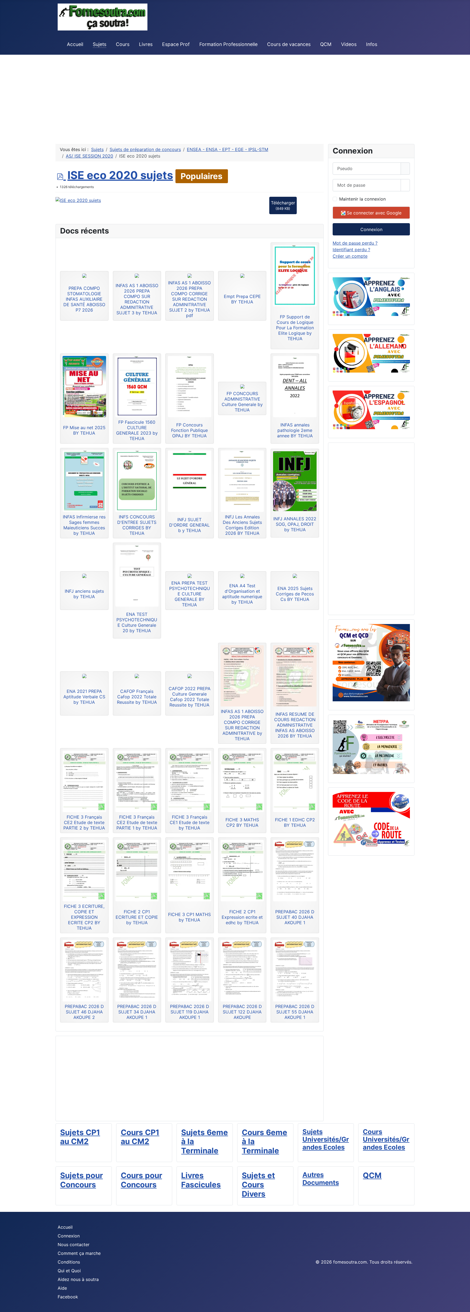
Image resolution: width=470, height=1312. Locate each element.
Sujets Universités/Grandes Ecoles (325, 1139)
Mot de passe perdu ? (355, 243)
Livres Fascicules (201, 1180)
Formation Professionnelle (228, 44)
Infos (371, 44)
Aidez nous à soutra (78, 1279)
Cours (122, 44)
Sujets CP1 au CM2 (80, 1137)
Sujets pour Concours (81, 1180)
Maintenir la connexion (362, 199)
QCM (326, 44)
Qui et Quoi (69, 1270)
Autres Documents (320, 1179)
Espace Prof (176, 44)
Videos (349, 44)
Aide (62, 1288)
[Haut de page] (463, 1305)
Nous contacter (73, 1244)
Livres (146, 44)
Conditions (69, 1262)
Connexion (371, 229)
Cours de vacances (289, 44)
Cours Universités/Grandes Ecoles (386, 1139)
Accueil (75, 44)
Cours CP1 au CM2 (140, 1137)
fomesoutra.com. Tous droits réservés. (372, 1262)
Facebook (68, 1296)
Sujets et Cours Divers (258, 1184)
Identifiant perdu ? (351, 249)
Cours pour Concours (141, 1180)
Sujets (99, 44)
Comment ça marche (79, 1253)
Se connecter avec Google (373, 213)
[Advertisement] (163, 93)
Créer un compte (350, 256)
